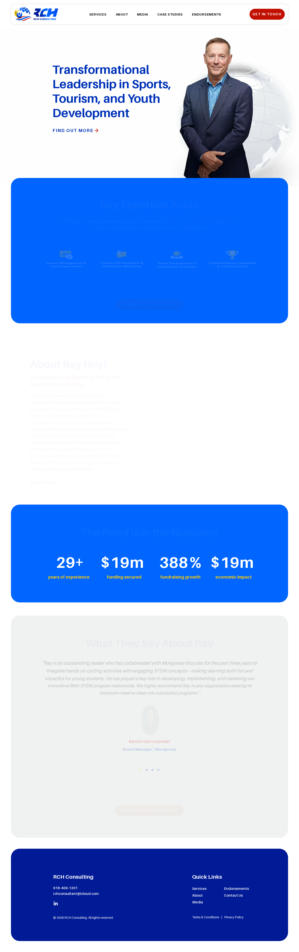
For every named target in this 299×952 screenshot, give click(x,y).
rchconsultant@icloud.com (76, 893)
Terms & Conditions (205, 917)
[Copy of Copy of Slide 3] (153, 781)
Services (199, 888)
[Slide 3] (140, 781)
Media (197, 902)
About (197, 895)
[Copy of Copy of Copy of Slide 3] (159, 781)
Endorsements (236, 888)
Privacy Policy (233, 917)
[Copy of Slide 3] (146, 781)
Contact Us (233, 895)
